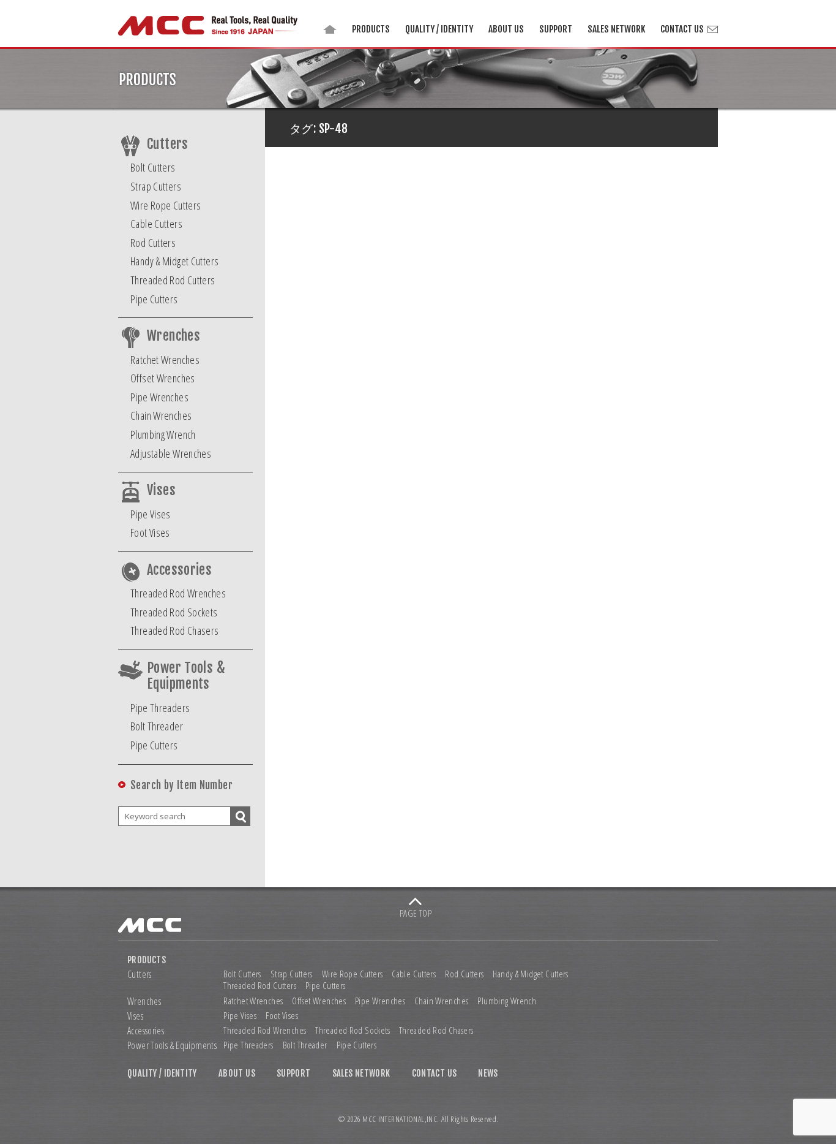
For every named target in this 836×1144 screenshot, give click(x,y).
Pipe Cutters (154, 299)
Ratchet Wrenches (165, 359)
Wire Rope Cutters (165, 205)
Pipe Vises (150, 514)
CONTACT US (682, 29)
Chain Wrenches (161, 415)
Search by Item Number (181, 785)
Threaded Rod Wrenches (178, 593)
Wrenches (173, 336)
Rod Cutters (153, 242)
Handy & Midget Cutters (174, 261)
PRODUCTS (371, 29)
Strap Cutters (155, 186)
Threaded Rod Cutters (172, 280)
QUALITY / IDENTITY (439, 29)
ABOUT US (506, 29)
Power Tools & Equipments (186, 676)
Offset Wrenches (162, 378)
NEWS (488, 1073)
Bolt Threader (156, 726)
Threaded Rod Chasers (174, 630)
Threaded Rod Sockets (174, 612)
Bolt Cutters (153, 167)
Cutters (167, 144)
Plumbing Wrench (163, 434)
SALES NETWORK (616, 29)
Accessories (179, 570)
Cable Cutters (156, 223)
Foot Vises (150, 532)
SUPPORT (555, 29)
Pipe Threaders (160, 707)
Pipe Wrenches (159, 397)
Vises (161, 490)
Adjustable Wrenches (170, 453)
